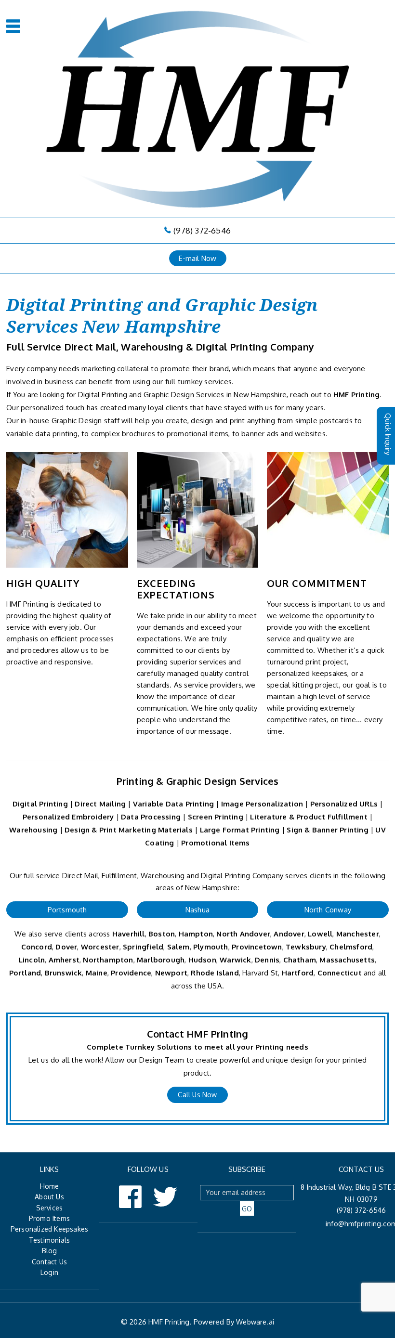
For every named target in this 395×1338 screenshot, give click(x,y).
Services (49, 1208)
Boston (161, 933)
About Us (49, 1197)
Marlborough (160, 959)
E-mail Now (198, 258)
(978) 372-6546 (202, 230)
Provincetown (257, 946)
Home (49, 1186)
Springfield (143, 946)
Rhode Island (214, 972)
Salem (178, 946)
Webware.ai (255, 1322)
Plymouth (210, 946)
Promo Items (49, 1218)
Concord (36, 946)
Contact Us (49, 1262)
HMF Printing (356, 394)
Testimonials (49, 1240)
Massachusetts (347, 959)
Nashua (197, 909)
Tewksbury (306, 946)
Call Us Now (197, 1095)
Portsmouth (67, 909)
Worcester (100, 946)
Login (49, 1272)
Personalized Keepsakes (49, 1229)
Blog (49, 1251)
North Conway (327, 909)
